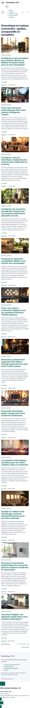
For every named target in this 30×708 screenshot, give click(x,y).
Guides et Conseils (6, 55)
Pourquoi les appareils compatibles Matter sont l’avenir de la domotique (13, 261)
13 (23, 644)
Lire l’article (4, 82)
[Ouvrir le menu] (2, 12)
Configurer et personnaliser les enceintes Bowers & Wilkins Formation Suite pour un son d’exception (15, 61)
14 (25, 644)
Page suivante (25, 647)
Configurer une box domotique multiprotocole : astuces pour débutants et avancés (14, 160)
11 (20, 644)
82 (28, 644)
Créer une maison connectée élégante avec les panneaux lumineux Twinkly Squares (13, 311)
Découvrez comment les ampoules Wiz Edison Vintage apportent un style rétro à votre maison (14, 362)
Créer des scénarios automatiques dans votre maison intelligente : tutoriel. (13, 111)
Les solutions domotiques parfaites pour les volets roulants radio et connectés (14, 462)
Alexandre (3, 85)
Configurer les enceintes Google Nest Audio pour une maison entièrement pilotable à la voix (13, 212)
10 (19, 644)
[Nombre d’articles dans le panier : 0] (28, 12)
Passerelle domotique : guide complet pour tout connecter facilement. (13, 413)
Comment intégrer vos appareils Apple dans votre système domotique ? (14, 616)
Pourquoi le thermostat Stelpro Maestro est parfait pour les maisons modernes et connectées (15, 566)
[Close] (2, 684)
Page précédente (5, 644)
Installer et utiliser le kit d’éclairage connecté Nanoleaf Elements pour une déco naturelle (13, 514)
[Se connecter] (23, 12)
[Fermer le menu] (7, 6)
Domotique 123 (12, 2)
